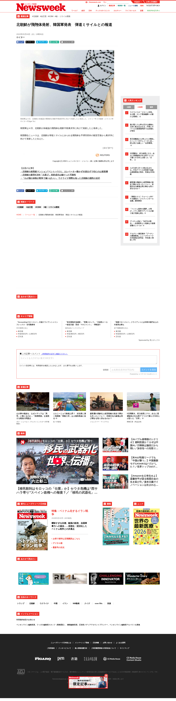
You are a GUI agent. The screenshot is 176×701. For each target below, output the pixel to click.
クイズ (87, 603)
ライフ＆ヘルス (130, 10)
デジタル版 (58, 543)
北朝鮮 (32, 603)
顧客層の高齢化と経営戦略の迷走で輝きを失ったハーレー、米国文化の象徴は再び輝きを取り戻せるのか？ (142, 185)
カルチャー (117, 10)
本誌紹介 (137, 2)
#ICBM (50, 16)
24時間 (140, 107)
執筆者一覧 (122, 6)
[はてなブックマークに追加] (42, 42)
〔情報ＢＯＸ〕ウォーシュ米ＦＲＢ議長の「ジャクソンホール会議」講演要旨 (142, 199)
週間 (151, 107)
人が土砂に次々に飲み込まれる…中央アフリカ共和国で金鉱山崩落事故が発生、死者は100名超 (142, 171)
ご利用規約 (51, 648)
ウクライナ (44, 603)
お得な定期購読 (151, 2)
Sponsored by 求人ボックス (149, 340)
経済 (83, 10)
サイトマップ (124, 648)
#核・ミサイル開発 (62, 16)
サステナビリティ (153, 10)
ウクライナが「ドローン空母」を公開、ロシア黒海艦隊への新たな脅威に (142, 114)
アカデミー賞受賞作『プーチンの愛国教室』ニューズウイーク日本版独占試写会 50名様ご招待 (142, 237)
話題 (141, 10)
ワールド (74, 10)
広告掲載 (96, 642)
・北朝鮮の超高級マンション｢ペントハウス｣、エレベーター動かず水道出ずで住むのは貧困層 (64, 171)
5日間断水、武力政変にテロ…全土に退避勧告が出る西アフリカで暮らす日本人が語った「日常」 (142, 156)
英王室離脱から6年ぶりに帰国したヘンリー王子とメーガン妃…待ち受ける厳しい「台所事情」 (142, 141)
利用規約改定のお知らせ (25, 620)
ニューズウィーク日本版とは (61, 642)
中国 (55, 603)
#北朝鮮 (35, 16)
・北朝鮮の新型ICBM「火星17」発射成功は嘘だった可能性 (48, 175)
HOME (18, 215)
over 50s (98, 603)
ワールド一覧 (30, 215)
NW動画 (76, 603)
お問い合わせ (107, 642)
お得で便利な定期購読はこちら (66, 538)
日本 (90, 10)
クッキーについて (64, 648)
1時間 (129, 107)
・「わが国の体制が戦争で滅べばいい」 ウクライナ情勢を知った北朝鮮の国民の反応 (60, 178)
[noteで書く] (54, 42)
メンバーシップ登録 (82, 642)
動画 (142, 6)
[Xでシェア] (30, 42)
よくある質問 (120, 642)
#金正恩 (43, 16)
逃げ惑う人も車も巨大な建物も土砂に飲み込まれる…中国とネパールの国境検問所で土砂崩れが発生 (142, 128)
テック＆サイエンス (103, 10)
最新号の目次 (58, 547)
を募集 (137, 625)
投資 (109, 603)
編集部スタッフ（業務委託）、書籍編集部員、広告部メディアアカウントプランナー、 (77, 625)
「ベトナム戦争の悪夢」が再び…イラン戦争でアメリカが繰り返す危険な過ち (142, 211)
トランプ (20, 603)
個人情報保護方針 (81, 648)
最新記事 (112, 6)
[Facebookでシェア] (20, 42)
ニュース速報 (133, 6)
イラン (65, 603)
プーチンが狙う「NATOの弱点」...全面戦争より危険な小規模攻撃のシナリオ (142, 223)
